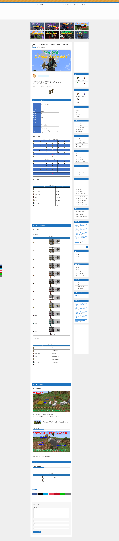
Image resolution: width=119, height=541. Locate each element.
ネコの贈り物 (77, 116)
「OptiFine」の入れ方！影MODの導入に (81, 217)
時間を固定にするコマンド (79, 191)
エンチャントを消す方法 (79, 129)
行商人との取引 (78, 112)
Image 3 (76, 238)
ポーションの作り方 (78, 140)
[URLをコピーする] (68, 494)
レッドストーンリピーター (79, 159)
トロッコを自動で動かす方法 (80, 172)
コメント (35, 507)
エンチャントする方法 (79, 125)
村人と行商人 (77, 258)
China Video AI (77, 242)
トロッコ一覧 (77, 170)
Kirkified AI (76, 230)
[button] (34, 494)
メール (34, 523)
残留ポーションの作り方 (79, 144)
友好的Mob (77, 256)
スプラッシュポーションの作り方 (80, 142)
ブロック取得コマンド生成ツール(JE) (81, 202)
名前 (34, 519)
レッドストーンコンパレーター (80, 161)
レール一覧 (77, 168)
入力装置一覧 (77, 153)
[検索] (88, 2)
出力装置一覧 (77, 155)
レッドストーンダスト (79, 157)
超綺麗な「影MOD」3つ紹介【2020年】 (81, 212)
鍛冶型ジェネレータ (78, 182)
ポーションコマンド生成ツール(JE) (81, 200)
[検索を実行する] (87, 247)
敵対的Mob (77, 254)
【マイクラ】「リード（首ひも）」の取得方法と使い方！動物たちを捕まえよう (53, 421)
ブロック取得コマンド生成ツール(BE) (81, 204)
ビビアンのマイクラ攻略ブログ (38, 4)
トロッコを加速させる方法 (79, 174)
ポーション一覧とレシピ (79, 138)
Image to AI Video (77, 234)
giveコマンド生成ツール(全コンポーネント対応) (81, 187)
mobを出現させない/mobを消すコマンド (81, 194)
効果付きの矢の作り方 (79, 146)
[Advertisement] (59, 13)
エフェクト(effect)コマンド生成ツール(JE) (81, 184)
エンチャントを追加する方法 (80, 127)
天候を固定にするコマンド (79, 189)
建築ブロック (34, 47)
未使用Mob (77, 260)
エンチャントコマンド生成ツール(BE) (81, 198)
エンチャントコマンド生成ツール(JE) (81, 196)
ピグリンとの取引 (78, 114)
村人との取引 (77, 110)
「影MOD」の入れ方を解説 (80, 214)
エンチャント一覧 (78, 123)
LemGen (76, 226)
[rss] (86, 2)
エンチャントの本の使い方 (79, 131)
